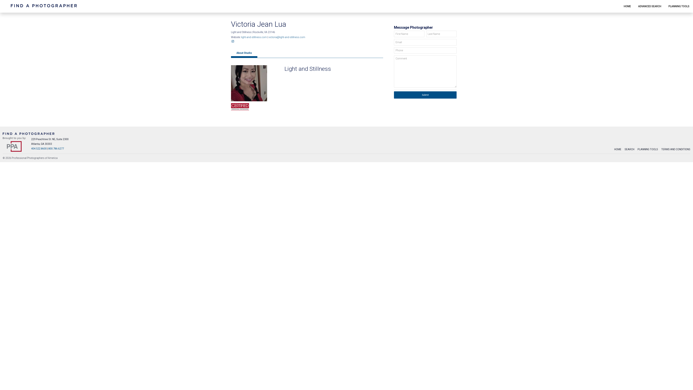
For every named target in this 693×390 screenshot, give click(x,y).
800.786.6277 (56, 148)
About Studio (244, 52)
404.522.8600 (39, 148)
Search (629, 149)
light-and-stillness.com (254, 37)
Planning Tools (648, 149)
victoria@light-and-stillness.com (287, 37)
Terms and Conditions (675, 149)
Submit (425, 95)
